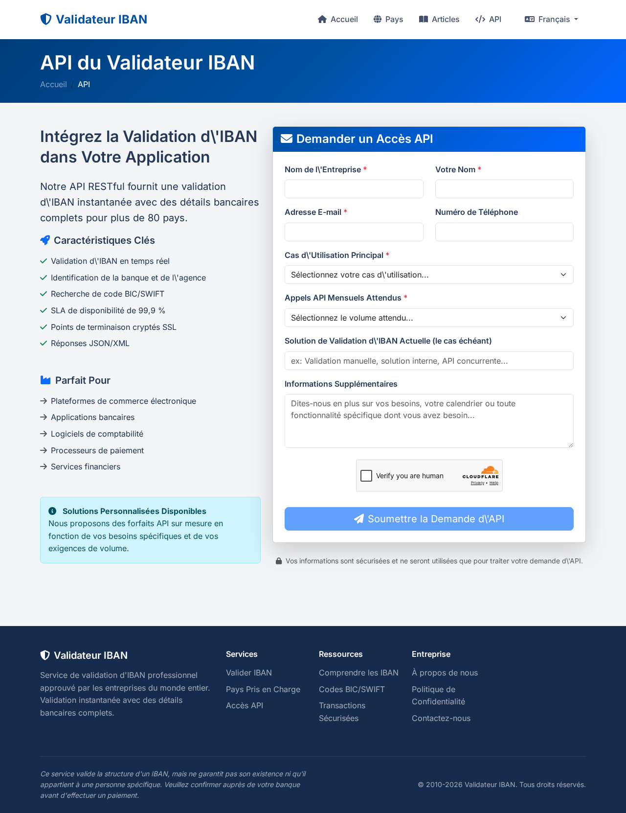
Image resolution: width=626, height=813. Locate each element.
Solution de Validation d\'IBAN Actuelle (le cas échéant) (388, 341)
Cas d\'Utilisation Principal (337, 255)
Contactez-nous (441, 718)
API (494, 19)
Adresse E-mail (316, 212)
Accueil (343, 19)
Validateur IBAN (101, 19)
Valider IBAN (249, 672)
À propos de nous (445, 672)
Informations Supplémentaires (341, 384)
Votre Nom (458, 169)
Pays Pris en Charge (263, 689)
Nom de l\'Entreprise (326, 169)
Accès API (244, 705)
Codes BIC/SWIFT (352, 689)
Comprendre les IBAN (359, 672)
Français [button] (554, 19)
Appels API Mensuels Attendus (346, 297)
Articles (445, 19)
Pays (393, 19)
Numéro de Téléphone (476, 212)
